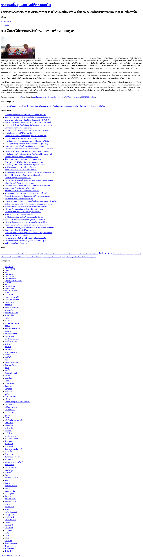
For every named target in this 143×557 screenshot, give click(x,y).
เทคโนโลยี (9, 525)
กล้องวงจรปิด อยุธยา (12, 299)
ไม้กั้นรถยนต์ (9, 549)
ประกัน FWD (9, 412)
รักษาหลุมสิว (9, 441)
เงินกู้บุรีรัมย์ (9, 514)
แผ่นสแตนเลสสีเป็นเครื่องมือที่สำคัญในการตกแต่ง (23, 212)
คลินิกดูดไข (9, 318)
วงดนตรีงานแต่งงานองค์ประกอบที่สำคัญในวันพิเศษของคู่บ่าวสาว (29, 180)
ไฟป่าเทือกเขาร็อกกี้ (80, 256)
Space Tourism (10, 254)
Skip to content (6, 21)
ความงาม (8, 320)
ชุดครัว (7, 360)
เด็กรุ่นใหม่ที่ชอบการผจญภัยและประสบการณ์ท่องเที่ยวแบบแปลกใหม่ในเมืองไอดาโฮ (33, 106)
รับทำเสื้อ (8, 452)
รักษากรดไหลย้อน (11, 438)
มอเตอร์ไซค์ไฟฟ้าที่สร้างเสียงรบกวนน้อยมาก (21, 157)
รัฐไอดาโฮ (105, 253)
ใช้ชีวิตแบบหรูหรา (72, 97)
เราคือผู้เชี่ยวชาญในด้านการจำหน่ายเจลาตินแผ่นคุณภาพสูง (26, 144)
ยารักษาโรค (9, 428)
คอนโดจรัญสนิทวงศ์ (12, 328)
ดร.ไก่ (7, 368)
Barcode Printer (10, 265)
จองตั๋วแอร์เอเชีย (11, 341)
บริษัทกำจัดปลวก (11, 407)
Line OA (8, 282)
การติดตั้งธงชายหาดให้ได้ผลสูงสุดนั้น (18, 133)
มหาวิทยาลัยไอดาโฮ (93, 254)
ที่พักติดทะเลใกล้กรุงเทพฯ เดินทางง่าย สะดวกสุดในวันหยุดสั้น (27, 151)
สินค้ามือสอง (9, 483)
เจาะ (41, 256)
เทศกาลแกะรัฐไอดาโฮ (48, 256)
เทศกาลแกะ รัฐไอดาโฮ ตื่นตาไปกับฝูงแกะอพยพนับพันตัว (86, 106)
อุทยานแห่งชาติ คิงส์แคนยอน (18, 256)
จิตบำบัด (8, 347)
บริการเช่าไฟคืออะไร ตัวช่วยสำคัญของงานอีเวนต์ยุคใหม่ (25, 136)
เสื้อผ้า (7, 538)
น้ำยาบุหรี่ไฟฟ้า (10, 396)
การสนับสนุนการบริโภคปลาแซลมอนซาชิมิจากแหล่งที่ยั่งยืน (27, 141)
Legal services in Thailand (13, 281)
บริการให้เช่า (10, 404)
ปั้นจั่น (7, 417)
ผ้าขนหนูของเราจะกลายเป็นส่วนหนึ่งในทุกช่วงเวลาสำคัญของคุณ (29, 149)
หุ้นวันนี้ (8, 496)
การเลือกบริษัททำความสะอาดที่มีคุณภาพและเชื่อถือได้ (25, 220)
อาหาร (7, 504)
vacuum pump (9, 288)
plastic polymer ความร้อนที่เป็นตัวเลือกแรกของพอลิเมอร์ (25, 146)
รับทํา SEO (9, 454)
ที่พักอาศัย (8, 386)
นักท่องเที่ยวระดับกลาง (56, 97)
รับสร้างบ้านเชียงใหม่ (13, 457)
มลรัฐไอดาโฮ (84, 254)
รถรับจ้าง (8, 433)
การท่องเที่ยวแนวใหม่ (19, 254)
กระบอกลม (9, 294)
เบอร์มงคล (9, 528)
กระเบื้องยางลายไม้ (12, 297)
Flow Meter (9, 274)
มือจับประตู (9, 425)
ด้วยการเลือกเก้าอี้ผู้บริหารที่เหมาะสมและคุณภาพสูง (24, 162)
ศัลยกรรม (115, 254)
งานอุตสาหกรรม (11, 334)
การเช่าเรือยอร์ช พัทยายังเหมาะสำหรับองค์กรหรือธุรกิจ (25, 138)
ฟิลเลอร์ (79, 254)
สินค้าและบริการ (11, 486)
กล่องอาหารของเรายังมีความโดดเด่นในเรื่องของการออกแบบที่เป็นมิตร (31, 201)
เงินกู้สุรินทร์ (9, 517)
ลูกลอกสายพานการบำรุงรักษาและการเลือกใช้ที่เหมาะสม (26, 206)
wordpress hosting (11, 290)
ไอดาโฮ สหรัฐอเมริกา (90, 256)
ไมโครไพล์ (9, 551)
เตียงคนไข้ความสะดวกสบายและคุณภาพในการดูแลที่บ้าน (26, 222)
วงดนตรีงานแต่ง (11, 467)
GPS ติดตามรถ (10, 278)
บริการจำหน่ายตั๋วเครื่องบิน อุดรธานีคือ (19, 128)
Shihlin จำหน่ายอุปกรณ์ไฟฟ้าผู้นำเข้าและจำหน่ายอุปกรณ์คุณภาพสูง (29, 204)
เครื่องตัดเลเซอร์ (11, 512)
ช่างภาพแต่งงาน (11, 352)
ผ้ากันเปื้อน (9, 423)
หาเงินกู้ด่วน (9, 493)
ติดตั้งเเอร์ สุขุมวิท (11, 373)
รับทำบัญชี (9, 446)
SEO (6, 284)
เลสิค (7, 535)
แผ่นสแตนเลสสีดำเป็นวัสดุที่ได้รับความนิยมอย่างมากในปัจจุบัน (27, 185)
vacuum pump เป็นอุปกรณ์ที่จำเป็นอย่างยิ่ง (20, 188)
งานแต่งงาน (9, 336)
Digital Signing (10, 269)
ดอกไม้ (7, 370)
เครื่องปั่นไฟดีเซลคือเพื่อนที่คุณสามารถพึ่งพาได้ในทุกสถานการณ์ (28, 233)
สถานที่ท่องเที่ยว (129, 254)
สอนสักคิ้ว (8, 473)
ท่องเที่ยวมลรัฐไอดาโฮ (49, 254)
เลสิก (7, 533)
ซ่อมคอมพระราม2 (12, 362)
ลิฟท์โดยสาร (9, 465)
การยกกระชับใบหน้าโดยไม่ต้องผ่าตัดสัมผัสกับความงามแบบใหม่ (28, 125)
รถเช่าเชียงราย (10, 436)
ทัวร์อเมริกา (9, 383)
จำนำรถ (8, 344)
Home (7, 25)
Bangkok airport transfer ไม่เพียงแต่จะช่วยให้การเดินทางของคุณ (27, 196)
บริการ (7, 399)
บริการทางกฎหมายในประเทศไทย (17, 402)
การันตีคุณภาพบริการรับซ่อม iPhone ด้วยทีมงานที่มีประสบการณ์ (28, 154)
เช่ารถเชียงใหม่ (10, 520)
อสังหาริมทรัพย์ (10, 499)
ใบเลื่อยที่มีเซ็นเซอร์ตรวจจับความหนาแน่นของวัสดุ (23, 175)
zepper (7, 292)
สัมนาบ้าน (8, 475)
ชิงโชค (7, 355)
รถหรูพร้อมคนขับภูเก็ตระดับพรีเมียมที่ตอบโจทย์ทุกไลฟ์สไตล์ (27, 120)
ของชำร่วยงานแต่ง (12, 307)
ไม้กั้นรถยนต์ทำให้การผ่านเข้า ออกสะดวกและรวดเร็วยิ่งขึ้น (26, 193)
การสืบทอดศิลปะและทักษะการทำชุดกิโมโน (21, 170)
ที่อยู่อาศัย (8, 389)
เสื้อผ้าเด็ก (8, 541)
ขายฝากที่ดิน (9, 315)
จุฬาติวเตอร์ (36, 254)
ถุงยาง (7, 376)
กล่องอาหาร (9, 302)
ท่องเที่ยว (20, 97)
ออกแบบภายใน (10, 501)
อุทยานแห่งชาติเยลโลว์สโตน (33, 256)
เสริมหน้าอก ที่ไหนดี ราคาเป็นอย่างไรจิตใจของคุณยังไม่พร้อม (27, 130)
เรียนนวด (8, 530)
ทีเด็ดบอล (8, 391)
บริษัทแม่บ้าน (10, 410)
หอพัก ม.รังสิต (10, 491)
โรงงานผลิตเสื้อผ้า (11, 543)
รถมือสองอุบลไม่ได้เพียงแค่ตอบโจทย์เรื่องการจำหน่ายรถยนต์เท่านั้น (29, 172)
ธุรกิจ (7, 394)
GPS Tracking (9, 276)
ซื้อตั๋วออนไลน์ (10, 365)
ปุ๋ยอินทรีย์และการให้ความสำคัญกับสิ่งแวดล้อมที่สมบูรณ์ (25, 241)
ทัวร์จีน (7, 381)
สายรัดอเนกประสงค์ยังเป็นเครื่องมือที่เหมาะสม (22, 191)
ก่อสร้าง (26, 254)
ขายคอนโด (9, 310)
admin (93, 97)
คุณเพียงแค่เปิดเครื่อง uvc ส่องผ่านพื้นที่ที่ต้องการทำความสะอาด (28, 225)
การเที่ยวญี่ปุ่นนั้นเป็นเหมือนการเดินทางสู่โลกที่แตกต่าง (25, 164)
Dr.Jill (7, 270)
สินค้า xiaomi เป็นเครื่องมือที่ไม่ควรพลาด (19, 230)
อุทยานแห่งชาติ (7, 256)
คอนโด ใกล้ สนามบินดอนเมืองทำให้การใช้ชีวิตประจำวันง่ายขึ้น (28, 123)
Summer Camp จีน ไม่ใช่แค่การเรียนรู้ (18, 178)
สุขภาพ (7, 488)
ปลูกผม (7, 415)
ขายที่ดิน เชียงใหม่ (11, 313)
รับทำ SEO (9, 444)
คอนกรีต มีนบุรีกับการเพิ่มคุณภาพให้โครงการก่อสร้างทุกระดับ (28, 117)
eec (6, 272)
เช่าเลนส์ (8, 522)
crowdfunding (9, 267)
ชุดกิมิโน (41, 254)
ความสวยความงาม (12, 323)
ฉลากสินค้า (9, 349)
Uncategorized (10, 286)
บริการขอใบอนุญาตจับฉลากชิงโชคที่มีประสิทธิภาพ (24, 209)
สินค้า (7, 480)
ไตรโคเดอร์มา (10, 546)
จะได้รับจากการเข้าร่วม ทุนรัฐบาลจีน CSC (20, 167)
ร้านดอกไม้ (9, 459)
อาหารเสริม (9, 507)
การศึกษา (8, 305)
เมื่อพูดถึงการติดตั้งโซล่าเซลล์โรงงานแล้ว (20, 183)
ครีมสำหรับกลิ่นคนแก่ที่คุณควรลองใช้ (19, 214)
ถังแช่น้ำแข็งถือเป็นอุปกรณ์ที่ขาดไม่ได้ (19, 199)
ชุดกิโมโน (8, 357)
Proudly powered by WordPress (11, 555)
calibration (3, 254)
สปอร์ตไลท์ (9, 470)
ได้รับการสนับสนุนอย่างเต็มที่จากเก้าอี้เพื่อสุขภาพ (23, 159)
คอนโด (7, 326)
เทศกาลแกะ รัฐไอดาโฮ (59, 256)
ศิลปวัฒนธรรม (121, 254)
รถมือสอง (8, 431)
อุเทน (7, 509)
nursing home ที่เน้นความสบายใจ (16, 235)
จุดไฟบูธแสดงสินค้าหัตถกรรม (16, 243)
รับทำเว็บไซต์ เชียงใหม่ (13, 449)
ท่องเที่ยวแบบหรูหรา (39, 97)
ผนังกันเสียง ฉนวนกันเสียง (14, 420)
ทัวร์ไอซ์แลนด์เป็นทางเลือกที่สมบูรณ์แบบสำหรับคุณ (24, 217)
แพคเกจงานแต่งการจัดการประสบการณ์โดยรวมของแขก (25, 115)
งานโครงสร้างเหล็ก (12, 339)
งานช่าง (31, 254)
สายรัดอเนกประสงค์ (12, 478)
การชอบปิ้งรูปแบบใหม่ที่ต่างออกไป (26, 5)
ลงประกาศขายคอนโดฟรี (14, 462)
